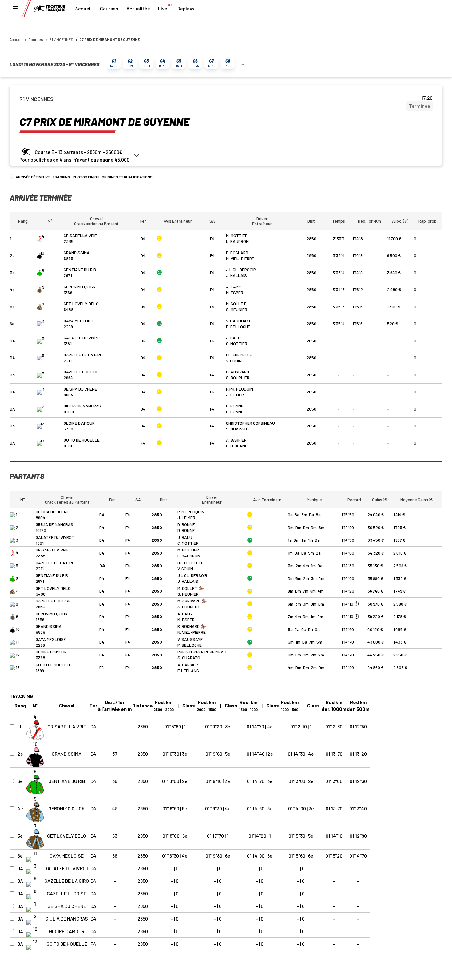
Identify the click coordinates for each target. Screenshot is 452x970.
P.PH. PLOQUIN (239, 389)
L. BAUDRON (237, 241)
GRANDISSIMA (76, 252)
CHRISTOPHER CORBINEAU (250, 423)
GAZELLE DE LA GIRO (83, 354)
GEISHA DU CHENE (80, 389)
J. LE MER (235, 394)
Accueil (83, 8)
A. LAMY (233, 286)
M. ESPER (234, 292)
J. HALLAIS (236, 275)
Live (162, 8)
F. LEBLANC (237, 445)
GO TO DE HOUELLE (82, 439)
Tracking (61, 177)
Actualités (138, 8)
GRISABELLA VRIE (80, 235)
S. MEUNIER (236, 309)
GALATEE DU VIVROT (83, 337)
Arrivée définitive (33, 177)
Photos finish (86, 177)
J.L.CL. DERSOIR (241, 269)
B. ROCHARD (237, 252)
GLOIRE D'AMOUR (79, 423)
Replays (185, 8)
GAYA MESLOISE (79, 320)
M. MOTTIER (237, 235)
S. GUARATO (237, 428)
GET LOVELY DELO (81, 303)
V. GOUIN (234, 360)
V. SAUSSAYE (239, 320)
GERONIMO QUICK (79, 286)
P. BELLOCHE (238, 326)
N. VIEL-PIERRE (240, 258)
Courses (109, 8)
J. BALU (233, 337)
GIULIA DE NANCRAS (82, 405)
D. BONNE (235, 405)
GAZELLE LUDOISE (81, 371)
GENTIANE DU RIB (80, 269)
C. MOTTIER (236, 343)
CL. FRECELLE (239, 354)
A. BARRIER (236, 439)
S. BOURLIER (237, 377)
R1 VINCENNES (61, 39)
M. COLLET (236, 303)
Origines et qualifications (127, 177)
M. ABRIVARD (237, 371)
